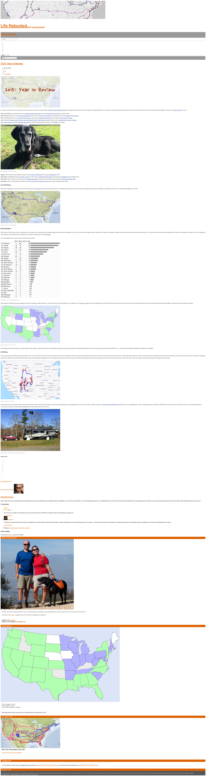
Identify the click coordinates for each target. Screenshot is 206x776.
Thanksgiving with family (69, 179)
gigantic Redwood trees (45, 118)
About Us (6, 46)
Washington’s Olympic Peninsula (67, 120)
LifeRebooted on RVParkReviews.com (47, 765)
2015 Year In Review (12, 63)
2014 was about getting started (56, 110)
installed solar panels (32, 179)
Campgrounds (8, 49)
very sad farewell (50, 174)
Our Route (7, 47)
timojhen (10, 519)
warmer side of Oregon (16, 120)
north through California (24, 115)
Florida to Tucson (43, 181)
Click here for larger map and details (12, 752)
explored (9, 122)
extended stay (65, 177)
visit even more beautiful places (110, 404)
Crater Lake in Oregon (66, 118)
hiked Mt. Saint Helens (39, 120)
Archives (6, 44)
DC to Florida (32, 181)
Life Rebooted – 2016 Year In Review (20, 528)
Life (5, 71)
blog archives (177, 110)
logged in (10, 534)
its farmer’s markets (45, 115)
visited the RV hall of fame (45, 177)
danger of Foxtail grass (72, 115)
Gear (5, 52)
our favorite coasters (23, 177)
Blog (5, 43)
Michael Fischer (7, 496)
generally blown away (24, 122)
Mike (17, 621)
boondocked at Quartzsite (52, 113)
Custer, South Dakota (36, 174)
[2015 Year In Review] (30, 107)
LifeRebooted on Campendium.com (88, 765)
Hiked (5, 122)
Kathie (24, 621)
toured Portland (27, 120)
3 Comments (7, 74)
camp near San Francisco (24, 118)
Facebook (12, 620)
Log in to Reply (8, 515)
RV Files (6, 50)
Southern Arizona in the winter (32, 113)
